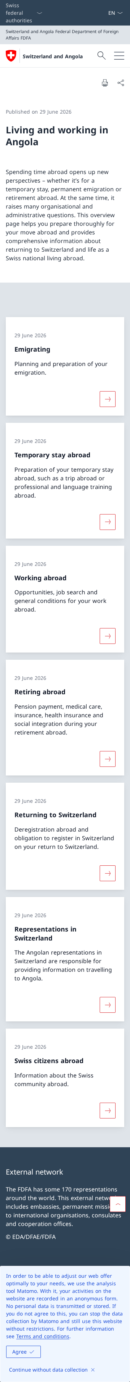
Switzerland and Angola (53, 56)
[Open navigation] (119, 56)
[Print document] (105, 83)
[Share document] (121, 83)
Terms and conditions (42, 1336)
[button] (118, 1204)
